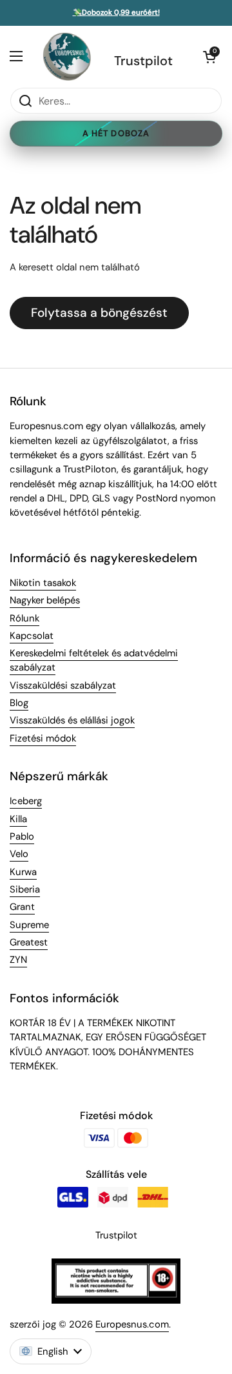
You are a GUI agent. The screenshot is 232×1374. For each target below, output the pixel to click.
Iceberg (26, 800)
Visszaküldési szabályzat (63, 685)
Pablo (22, 836)
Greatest (29, 942)
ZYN (18, 959)
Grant (22, 906)
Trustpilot (143, 60)
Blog (19, 702)
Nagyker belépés (45, 600)
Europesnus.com (132, 1324)
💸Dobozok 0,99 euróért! (116, 13)
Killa (18, 819)
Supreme (29, 924)
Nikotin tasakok (43, 582)
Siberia (25, 889)
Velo (19, 853)
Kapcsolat (31, 635)
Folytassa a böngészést (99, 313)
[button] (209, 57)
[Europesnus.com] (66, 56)
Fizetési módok (43, 738)
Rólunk (24, 618)
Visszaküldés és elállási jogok (72, 720)
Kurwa (23, 871)
